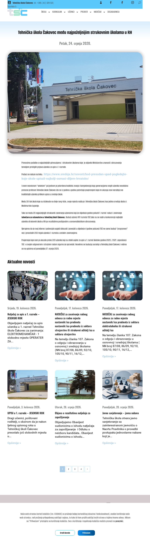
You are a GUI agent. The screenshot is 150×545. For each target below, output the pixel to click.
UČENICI (71, 12)
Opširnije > (14, 348)
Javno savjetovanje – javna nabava (120, 413)
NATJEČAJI (97, 12)
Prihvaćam (86, 532)
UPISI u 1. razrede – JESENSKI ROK (25, 413)
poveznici (119, 521)
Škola (107, 2)
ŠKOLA (43, 12)
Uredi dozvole (65, 532)
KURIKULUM (57, 12)
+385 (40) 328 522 (45, 3)
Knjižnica (118, 2)
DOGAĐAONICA (113, 12)
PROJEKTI (84, 12)
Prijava (97, 2)
